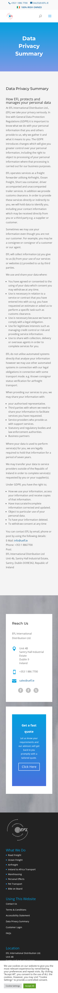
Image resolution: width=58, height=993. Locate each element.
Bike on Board (15, 888)
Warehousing (15, 874)
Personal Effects (16, 879)
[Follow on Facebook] (20, 690)
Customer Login (14, 927)
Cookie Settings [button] (13, 985)
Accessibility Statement (18, 915)
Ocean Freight (15, 859)
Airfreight (13, 864)
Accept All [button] (29, 985)
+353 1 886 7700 (19, 2)
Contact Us (11, 903)
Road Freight (14, 855)
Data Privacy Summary (27, 88)
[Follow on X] (36, 690)
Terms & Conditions (16, 909)
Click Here (29, 767)
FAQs (8, 933)
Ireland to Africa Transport (22, 869)
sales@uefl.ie (26, 680)
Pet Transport (15, 883)
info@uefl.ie (21, 540)
